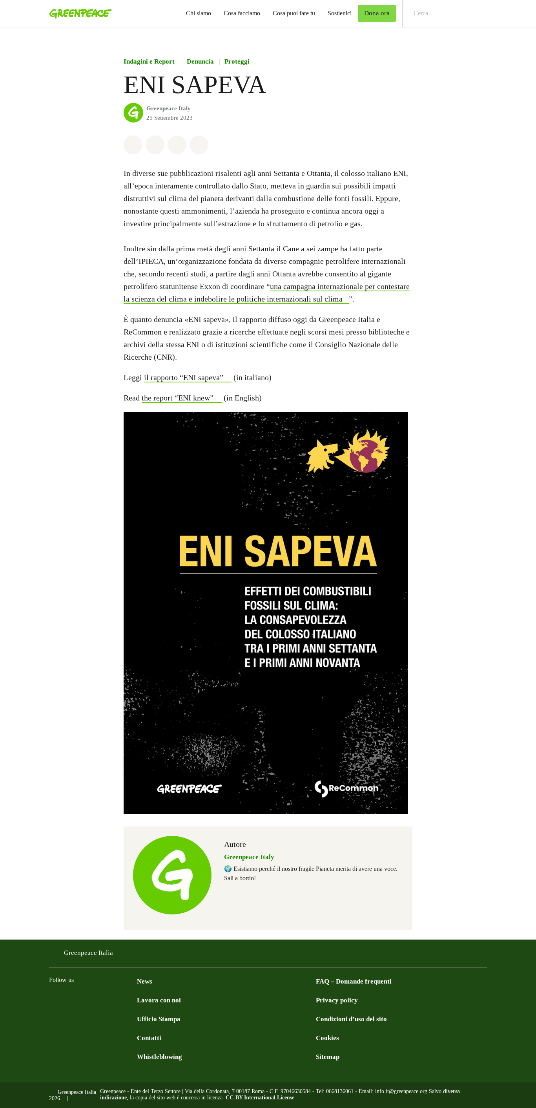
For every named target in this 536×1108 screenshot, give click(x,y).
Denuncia (200, 61)
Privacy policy (337, 1000)
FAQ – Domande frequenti (354, 981)
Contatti (149, 1038)
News (144, 981)
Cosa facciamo (242, 13)
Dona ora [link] (377, 13)
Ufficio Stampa (158, 1019)
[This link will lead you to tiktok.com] (116, 999)
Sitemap (327, 1056)
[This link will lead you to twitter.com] (85, 999)
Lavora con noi (159, 1000)
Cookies (327, 1038)
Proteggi (237, 61)
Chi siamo (198, 13)
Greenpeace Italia (88, 952)
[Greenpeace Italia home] (78, 13)
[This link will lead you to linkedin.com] (101, 999)
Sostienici (340, 13)
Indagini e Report (149, 61)
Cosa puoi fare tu (294, 13)
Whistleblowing (159, 1056)
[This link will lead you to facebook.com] (53, 999)
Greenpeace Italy (168, 108)
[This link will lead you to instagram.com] (69, 999)
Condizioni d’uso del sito (351, 1019)
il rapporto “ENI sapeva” (183, 377)
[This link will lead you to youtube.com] (132, 999)
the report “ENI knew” (177, 397)
